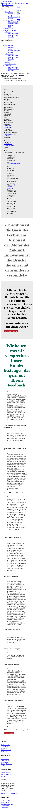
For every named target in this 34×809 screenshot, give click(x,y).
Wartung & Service (6, 764)
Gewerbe (3, 776)
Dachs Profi (4, 748)
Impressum (4, 793)
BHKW (6, 135)
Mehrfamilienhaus (6, 774)
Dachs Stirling (5, 746)
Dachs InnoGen (5, 745)
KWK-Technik (5, 760)
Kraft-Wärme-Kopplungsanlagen (9, 144)
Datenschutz (14, 793)
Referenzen (4, 765)
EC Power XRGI (6, 750)
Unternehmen (5, 759)
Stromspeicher (5, 762)
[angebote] (19, 16)
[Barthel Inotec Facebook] (19, 10)
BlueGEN (4, 751)
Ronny (17, 75)
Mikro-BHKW (5, 800)
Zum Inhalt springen (7, 1)
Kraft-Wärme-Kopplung (8, 126)
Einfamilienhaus (5, 773)
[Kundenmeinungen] (18, 21)
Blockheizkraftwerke (10, 134)
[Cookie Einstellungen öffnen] (3, 806)
